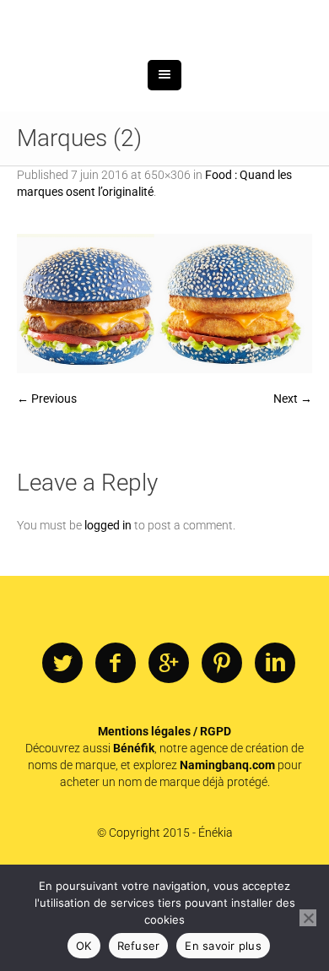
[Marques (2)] (164, 391)
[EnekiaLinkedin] (275, 751)
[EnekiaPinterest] (222, 751)
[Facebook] (115, 751)
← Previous (47, 486)
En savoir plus (223, 945)
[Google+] (169, 751)
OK (84, 945)
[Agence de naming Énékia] (164, 65)
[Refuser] (307, 917)
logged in (108, 613)
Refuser (138, 945)
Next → (292, 486)
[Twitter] (62, 751)
